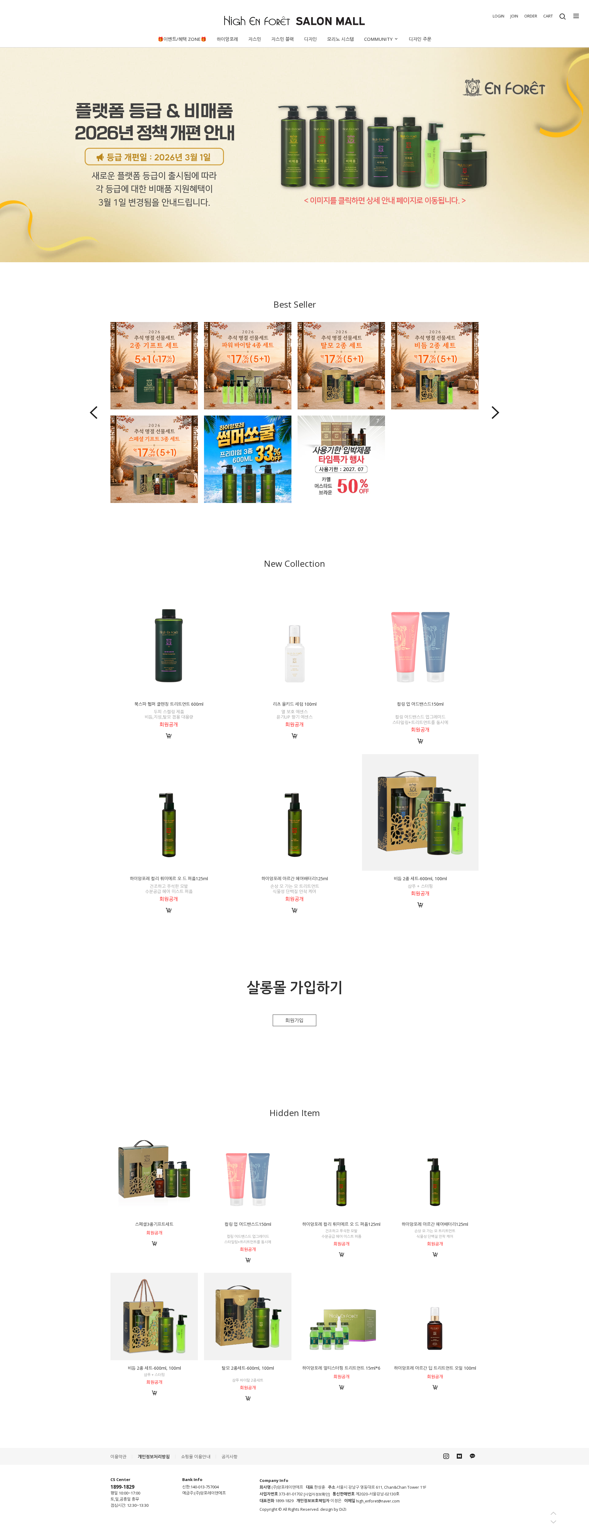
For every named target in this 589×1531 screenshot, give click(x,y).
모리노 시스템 (340, 39)
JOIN (514, 16)
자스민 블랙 (282, 39)
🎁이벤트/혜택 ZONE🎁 (182, 39)
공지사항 (229, 1457)
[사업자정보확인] (317, 1494)
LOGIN (498, 16)
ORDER (530, 16)
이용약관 (118, 1457)
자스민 (254, 39)
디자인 (310, 39)
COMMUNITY (379, 39)
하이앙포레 (227, 39)
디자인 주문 (420, 39)
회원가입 (294, 1020)
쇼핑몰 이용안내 (195, 1457)
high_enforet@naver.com (378, 1501)
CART (548, 16)
